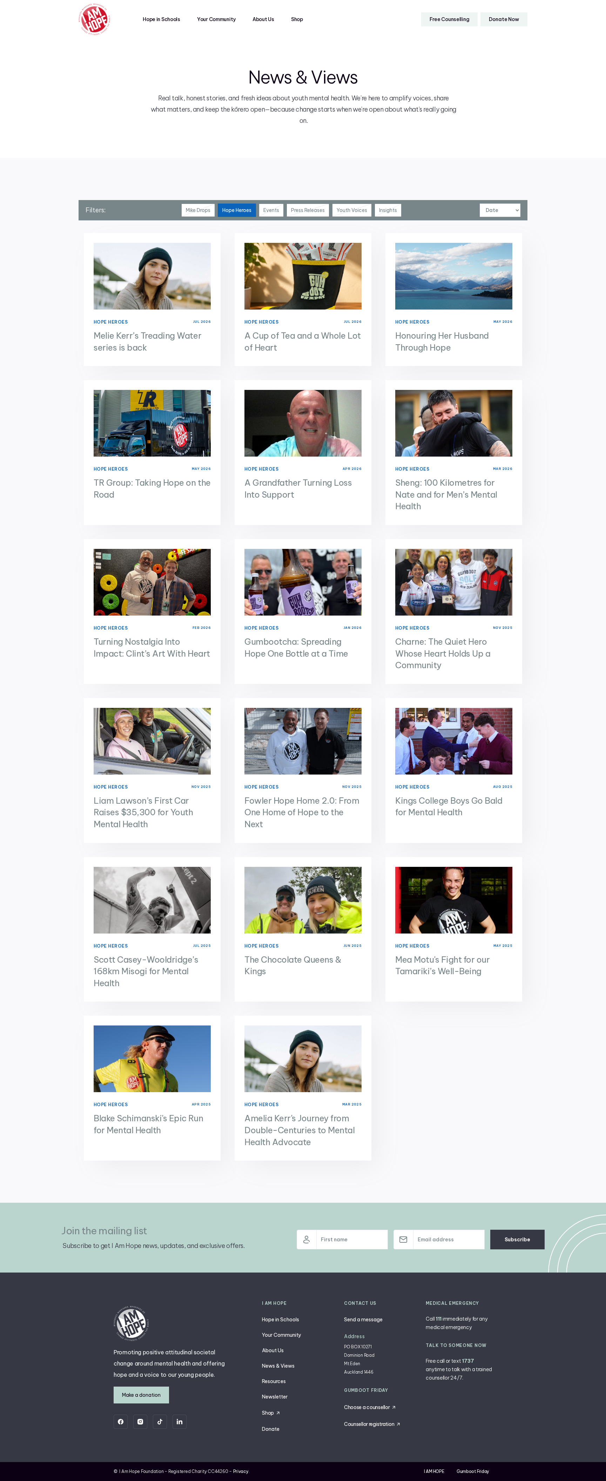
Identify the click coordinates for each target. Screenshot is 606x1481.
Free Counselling (450, 19)
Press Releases (308, 210)
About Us (263, 19)
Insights (388, 210)
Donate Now (504, 19)
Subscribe (517, 1239)
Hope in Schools (161, 19)
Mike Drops (198, 210)
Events (271, 210)
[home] (94, 19)
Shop (297, 19)
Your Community (216, 19)
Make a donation (141, 1395)
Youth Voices (352, 210)
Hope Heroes (236, 210)
